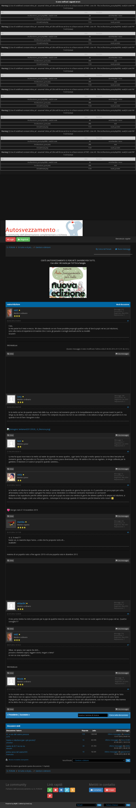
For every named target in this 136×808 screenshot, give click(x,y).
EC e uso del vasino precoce (17, 734)
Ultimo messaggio (114, 734)
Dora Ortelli (125, 740)
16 (83, 740)
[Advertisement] (68, 200)
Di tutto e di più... (25, 247)
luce (19, 441)
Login (11, 239)
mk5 (16, 310)
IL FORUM (11, 247)
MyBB (16, 804)
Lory (19, 396)
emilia (127, 746)
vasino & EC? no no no (15, 746)
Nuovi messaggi (123, 249)
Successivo (24, 715)
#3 (128, 452)
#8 (128, 689)
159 (83, 734)
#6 (128, 614)
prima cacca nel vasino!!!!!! (16, 752)
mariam (127, 734)
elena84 (9, 748)
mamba (20, 522)
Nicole (20, 679)
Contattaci (97, 790)
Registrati (24, 239)
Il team (111, 790)
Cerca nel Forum (104, 249)
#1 (128, 321)
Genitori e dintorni (43, 247)
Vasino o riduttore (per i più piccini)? (21, 740)
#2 (128, 407)
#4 (128, 485)
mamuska (10, 754)
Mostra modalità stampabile (18, 760)
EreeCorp (29, 804)
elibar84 (21, 603)
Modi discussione (122, 304)
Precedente (13, 715)
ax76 (8, 737)
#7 (128, 645)
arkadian (9, 743)
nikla (19, 474)
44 (83, 746)
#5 (128, 532)
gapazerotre (125, 752)
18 (83, 752)
